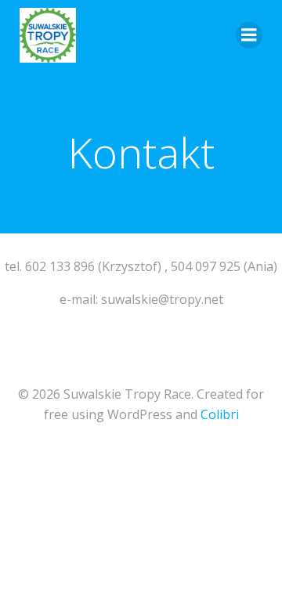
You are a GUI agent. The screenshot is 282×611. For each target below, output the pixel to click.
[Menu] (249, 35)
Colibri (220, 414)
